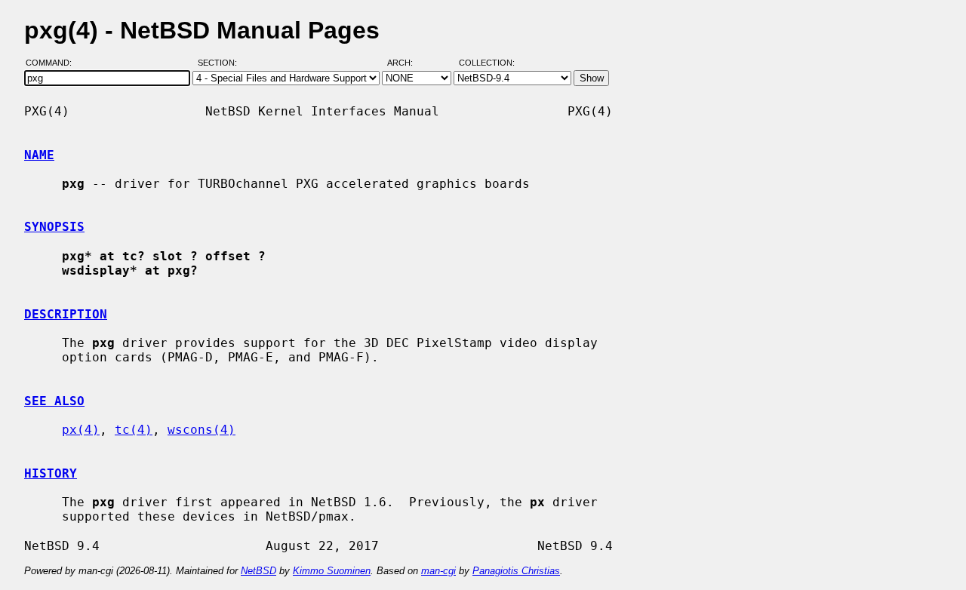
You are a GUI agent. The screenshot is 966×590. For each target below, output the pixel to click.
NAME (39, 155)
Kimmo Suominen (332, 570)
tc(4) (133, 430)
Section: (221, 62)
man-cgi (438, 570)
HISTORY (50, 473)
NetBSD (258, 570)
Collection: (487, 62)
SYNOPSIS (54, 227)
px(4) (81, 430)
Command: (53, 62)
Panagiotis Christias (516, 570)
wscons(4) (201, 430)
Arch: (406, 62)
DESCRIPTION (65, 314)
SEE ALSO (54, 401)
